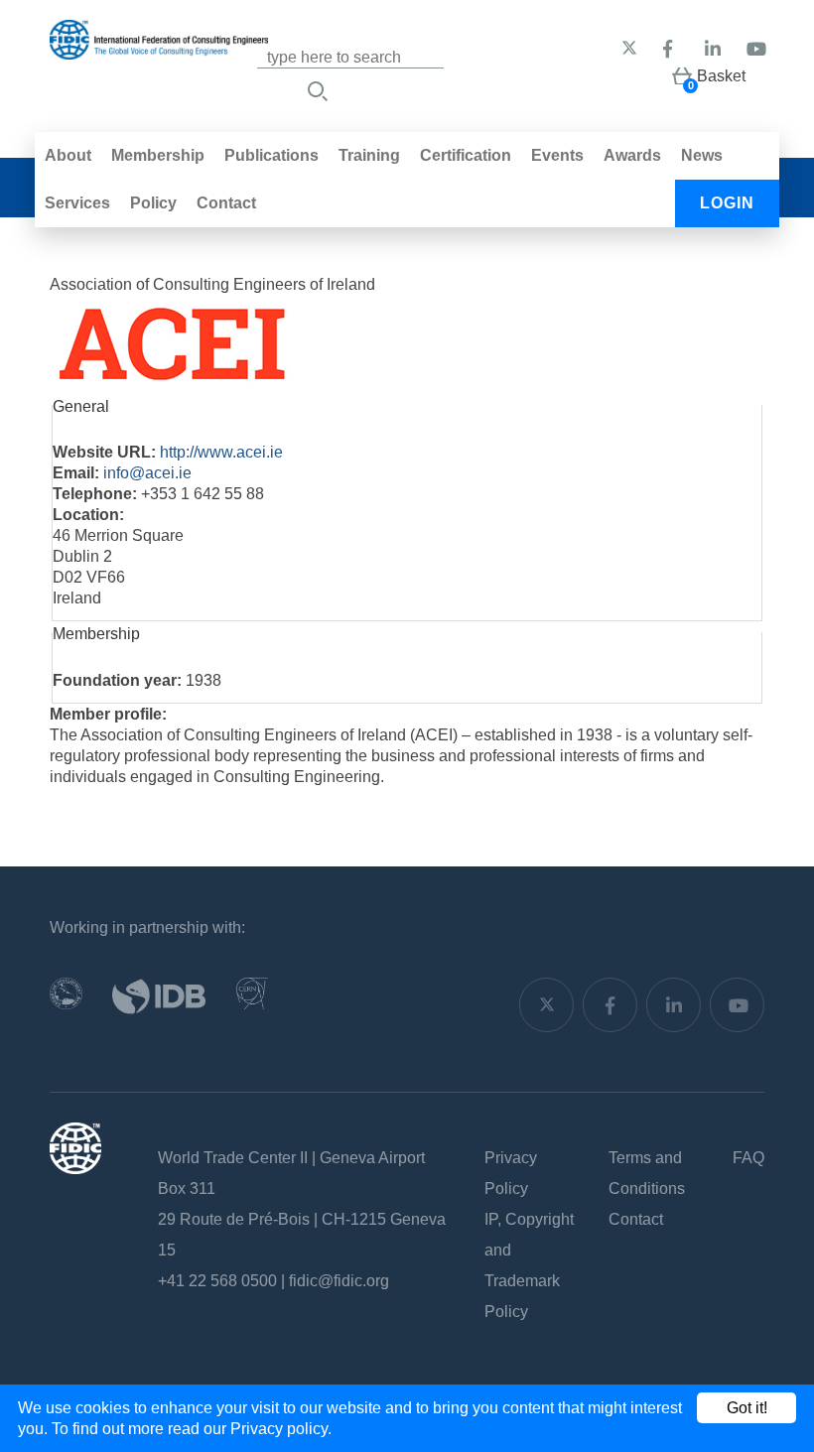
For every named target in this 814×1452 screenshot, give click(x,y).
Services (77, 203)
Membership (157, 155)
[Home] (159, 49)
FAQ (748, 1157)
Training (369, 155)
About (68, 155)
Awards (632, 155)
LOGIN (727, 203)
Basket (721, 75)
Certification (465, 155)
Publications (271, 155)
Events (557, 155)
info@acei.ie (147, 472)
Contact (226, 203)
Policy (153, 203)
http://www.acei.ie (221, 452)
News (702, 155)
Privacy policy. (281, 1428)
